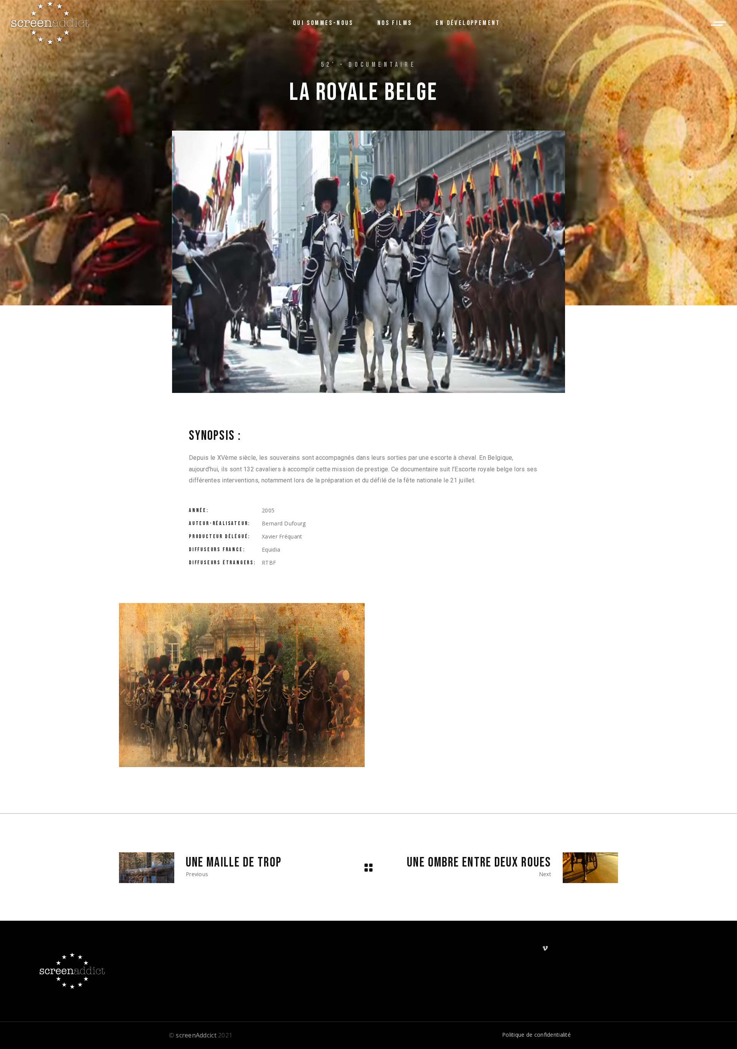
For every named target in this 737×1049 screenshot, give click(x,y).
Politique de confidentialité (536, 1034)
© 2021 (201, 1035)
